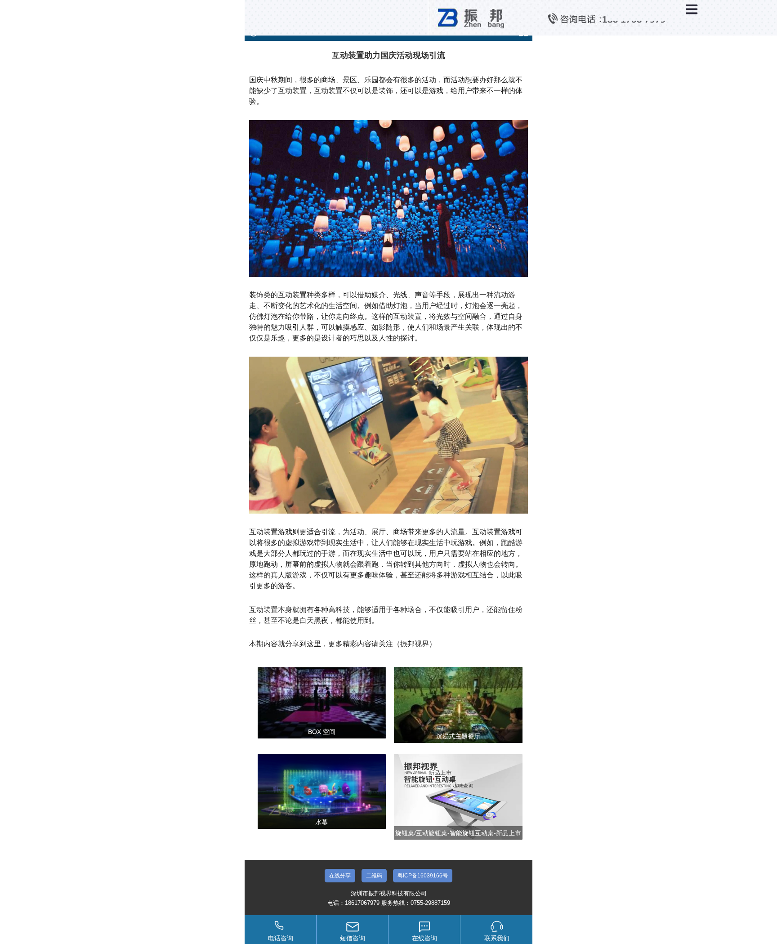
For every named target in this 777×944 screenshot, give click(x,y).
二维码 (374, 875)
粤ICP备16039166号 (422, 875)
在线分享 (340, 875)
